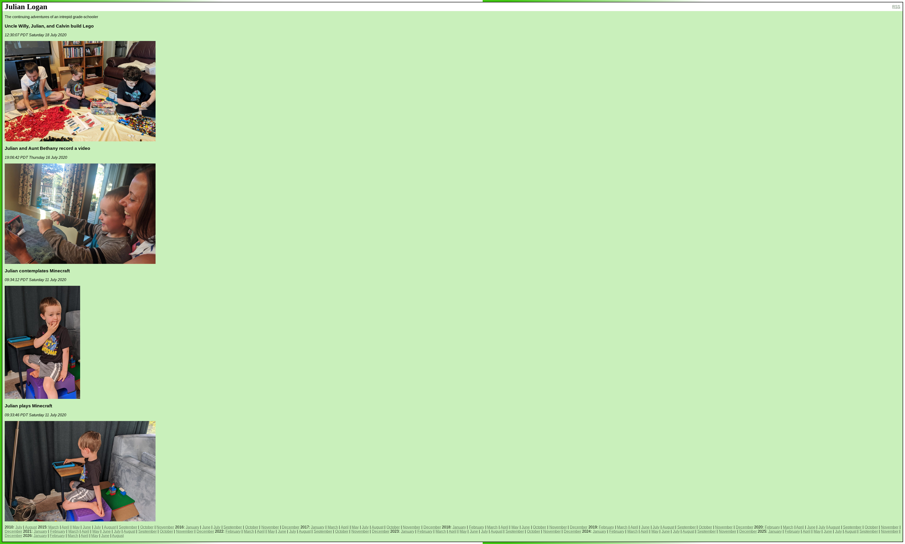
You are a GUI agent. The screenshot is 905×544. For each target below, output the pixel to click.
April (65, 527)
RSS (896, 7)
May (76, 527)
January (192, 527)
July (18, 527)
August (31, 527)
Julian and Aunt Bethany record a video (47, 148)
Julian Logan (26, 6)
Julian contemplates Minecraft (37, 270)
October (146, 527)
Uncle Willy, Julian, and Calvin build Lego (49, 26)
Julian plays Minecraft (28, 405)
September (128, 527)
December (290, 527)
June (87, 527)
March (53, 527)
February (476, 527)
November (165, 527)
